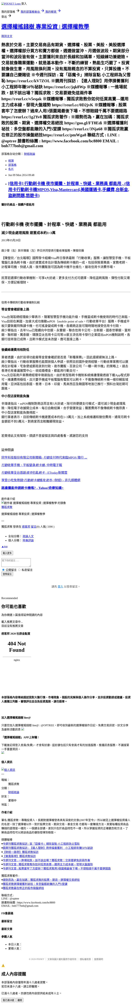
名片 (11, 169)
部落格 (12, 164)
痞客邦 (26, 526)
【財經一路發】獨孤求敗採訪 (20, 852)
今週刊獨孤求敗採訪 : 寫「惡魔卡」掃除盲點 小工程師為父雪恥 (41, 843)
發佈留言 (7, 574)
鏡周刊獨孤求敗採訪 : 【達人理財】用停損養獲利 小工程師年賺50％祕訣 (48, 847)
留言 (33, 526)
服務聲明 (98, 959)
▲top (4, 546)
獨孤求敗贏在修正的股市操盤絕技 (23, 888)
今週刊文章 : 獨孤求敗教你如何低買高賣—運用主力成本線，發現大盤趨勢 (48, 864)
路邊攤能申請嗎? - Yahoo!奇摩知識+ (32, 488)
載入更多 (7, 553)
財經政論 (29, 153)
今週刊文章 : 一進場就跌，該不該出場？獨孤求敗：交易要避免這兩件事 (46, 860)
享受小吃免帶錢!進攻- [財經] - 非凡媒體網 (40, 480)
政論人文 (28, 536)
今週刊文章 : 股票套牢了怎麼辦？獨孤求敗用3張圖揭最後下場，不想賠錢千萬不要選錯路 (57, 868)
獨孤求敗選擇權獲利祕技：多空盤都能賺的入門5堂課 (35, 884)
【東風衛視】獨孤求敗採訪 (19, 856)
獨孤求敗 (6, 507)
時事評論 (28, 540)
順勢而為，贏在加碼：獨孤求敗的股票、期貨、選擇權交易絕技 (41, 879)
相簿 (11, 160)
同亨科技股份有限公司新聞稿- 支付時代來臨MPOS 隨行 (44, 457)
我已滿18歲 (8, 1000)
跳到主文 (6, 36)
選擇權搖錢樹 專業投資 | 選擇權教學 (45, 27)
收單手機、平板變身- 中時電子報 (31, 465)
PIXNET (40, 959)
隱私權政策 (85, 959)
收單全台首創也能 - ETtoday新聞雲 (34, 472)
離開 (20, 1000)
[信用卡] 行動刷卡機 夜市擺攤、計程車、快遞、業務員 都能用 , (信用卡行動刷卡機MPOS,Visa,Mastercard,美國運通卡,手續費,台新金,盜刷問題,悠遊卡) (69, 189)
